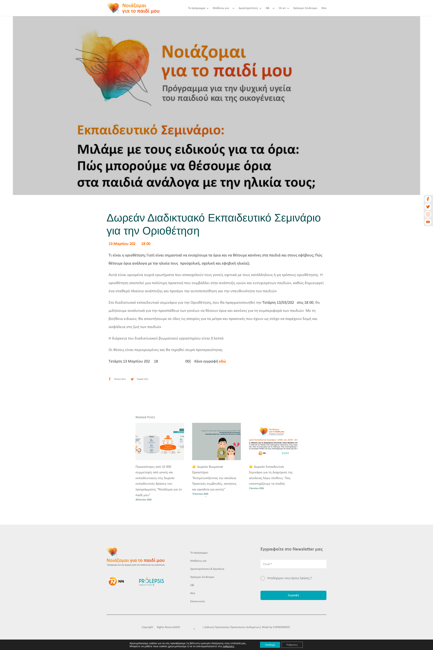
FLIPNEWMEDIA (282, 627)
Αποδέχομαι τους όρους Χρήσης (289, 578)
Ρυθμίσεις (292, 644)
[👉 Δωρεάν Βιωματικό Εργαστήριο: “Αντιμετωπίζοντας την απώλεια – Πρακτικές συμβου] (216, 441)
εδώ (222, 361)
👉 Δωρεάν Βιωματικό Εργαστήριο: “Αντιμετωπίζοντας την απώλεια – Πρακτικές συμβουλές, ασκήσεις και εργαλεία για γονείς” (215, 478)
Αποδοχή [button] (270, 644)
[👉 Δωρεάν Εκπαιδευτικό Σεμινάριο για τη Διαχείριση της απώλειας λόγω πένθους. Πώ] (273, 441)
